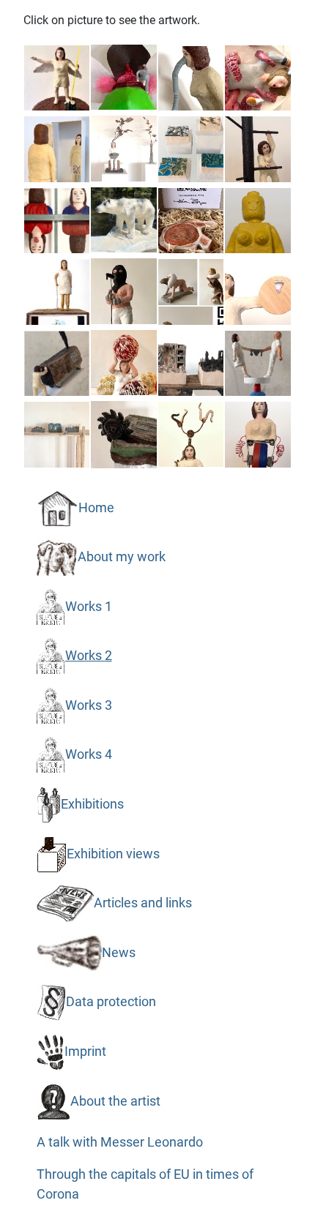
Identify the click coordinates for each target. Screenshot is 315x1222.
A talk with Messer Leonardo (120, 1142)
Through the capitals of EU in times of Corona (145, 1184)
